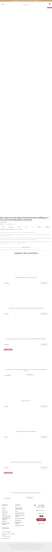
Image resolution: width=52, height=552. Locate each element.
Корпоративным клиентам (6, 518)
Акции (3, 509)
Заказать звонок (41, 520)
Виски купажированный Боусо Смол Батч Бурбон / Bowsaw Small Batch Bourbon (26, 338)
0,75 (26, 227)
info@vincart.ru (37, 0)
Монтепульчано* (18, 229)
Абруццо (47, 227)
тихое (3, 227)
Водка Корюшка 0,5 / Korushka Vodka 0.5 (26, 431)
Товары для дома (19, 525)
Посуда (4, 507)
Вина (16, 511)
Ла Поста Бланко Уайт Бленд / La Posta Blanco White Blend (26, 492)
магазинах (24, 544)
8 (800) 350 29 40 (26, 247)
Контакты (4, 513)
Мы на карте (41, 510)
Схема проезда (6, 538)
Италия (39, 227)
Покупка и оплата (6, 516)
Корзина (4, 521)
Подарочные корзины (18, 523)
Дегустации (18, 520)
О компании (5, 512)
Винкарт (26, 5)
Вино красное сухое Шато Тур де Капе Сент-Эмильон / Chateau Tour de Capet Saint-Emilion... (26, 370)
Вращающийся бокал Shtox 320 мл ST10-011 (26, 277)
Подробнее (30, 374)
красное (11, 227)
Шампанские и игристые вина (19, 508)
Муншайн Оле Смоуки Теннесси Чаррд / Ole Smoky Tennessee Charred (26, 308)
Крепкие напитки (19, 513)
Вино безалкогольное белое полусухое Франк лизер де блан (26, 462)
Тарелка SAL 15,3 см (26, 400)
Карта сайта (41, 523)
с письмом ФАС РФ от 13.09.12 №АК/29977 (29, 549)
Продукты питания (20, 518)
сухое (19, 227)
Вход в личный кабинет (5, 523)
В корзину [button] (44, 283)
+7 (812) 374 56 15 (16, 0)
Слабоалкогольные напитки (20, 515)
